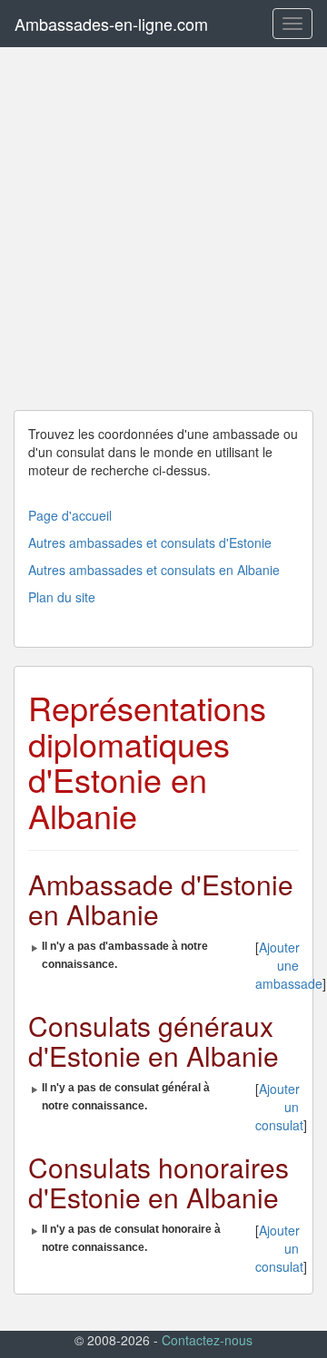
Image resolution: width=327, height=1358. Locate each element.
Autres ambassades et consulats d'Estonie (150, 542)
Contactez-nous (207, 1340)
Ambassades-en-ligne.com (111, 23)
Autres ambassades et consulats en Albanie (154, 570)
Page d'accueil (70, 515)
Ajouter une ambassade (288, 965)
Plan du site (61, 597)
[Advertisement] (163, 228)
